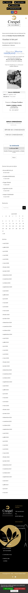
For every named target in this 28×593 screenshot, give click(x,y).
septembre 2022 (7, 429)
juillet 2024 (6, 342)
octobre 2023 (6, 377)
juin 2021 (5, 488)
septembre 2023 (7, 381)
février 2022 (6, 457)
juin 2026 (5, 251)
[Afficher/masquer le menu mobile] (26, 18)
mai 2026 (5, 255)
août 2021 (6, 480)
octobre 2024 (6, 330)
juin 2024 (5, 346)
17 (3, 226)
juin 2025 (5, 298)
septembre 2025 (7, 287)
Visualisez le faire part (10, 39)
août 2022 (6, 433)
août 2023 (6, 385)
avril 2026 (5, 259)
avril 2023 (5, 401)
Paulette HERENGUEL (9, 176)
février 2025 (6, 314)
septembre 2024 (7, 334)
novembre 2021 (7, 468)
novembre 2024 (7, 326)
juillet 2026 (6, 247)
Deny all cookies (20, 588)
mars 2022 (6, 453)
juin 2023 (5, 393)
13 (13, 223)
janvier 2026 (6, 271)
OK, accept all (8, 588)
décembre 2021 (7, 465)
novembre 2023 (7, 374)
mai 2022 (5, 445)
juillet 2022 (6, 437)
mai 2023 (5, 397)
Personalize (14, 591)
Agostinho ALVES (7, 188)
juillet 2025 (6, 294)
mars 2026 (6, 263)
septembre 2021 (7, 476)
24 (3, 228)
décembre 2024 (7, 322)
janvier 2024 (6, 366)
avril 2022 (5, 449)
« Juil (3, 233)
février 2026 (6, 267)
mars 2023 (6, 405)
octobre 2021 (6, 472)
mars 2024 (6, 358)
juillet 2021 (6, 484)
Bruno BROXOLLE (8, 170)
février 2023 (6, 409)
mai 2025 (5, 302)
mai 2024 (5, 350)
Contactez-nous (7, 554)
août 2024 (6, 338)
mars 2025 (6, 310)
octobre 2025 (6, 283)
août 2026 (6, 243)
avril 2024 (5, 354)
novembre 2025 (7, 279)
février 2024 (6, 362)
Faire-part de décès (6, 539)
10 (3, 223)
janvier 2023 (6, 413)
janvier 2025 (6, 318)
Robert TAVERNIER (8, 194)
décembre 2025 (7, 275)
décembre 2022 (7, 417)
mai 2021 (5, 492)
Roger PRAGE (7, 182)
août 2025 (6, 290)
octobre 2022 (6, 425)
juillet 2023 (6, 389)
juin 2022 (5, 441)
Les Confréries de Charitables (7, 549)
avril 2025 (5, 306)
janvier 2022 (6, 461)
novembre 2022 (7, 421)
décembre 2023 (7, 370)
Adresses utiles (7, 544)
